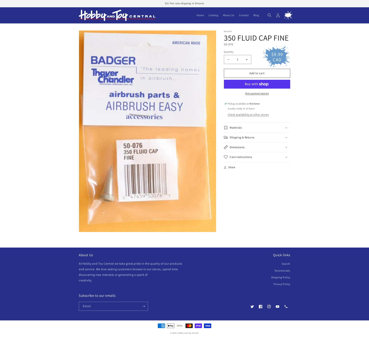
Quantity (229, 52)
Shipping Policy (280, 277)
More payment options (257, 93)
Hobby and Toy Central (188, 333)
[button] (269, 15)
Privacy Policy (281, 284)
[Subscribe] (143, 306)
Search (286, 263)
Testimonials (282, 270)
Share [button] (231, 167)
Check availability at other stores (248, 114)
